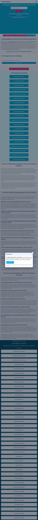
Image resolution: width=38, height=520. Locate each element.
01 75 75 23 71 (10, 262)
